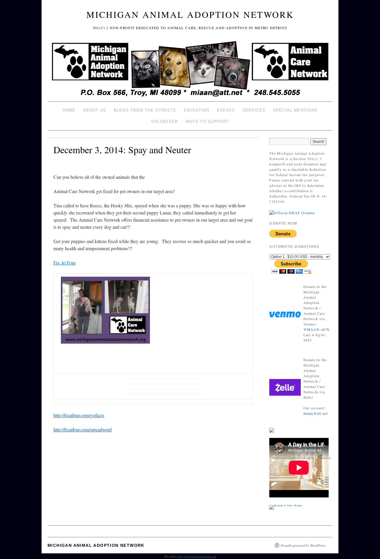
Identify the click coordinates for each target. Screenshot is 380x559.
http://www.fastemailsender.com (197, 556)
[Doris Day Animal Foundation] (292, 212)
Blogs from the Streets (145, 110)
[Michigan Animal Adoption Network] (190, 69)
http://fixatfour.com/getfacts (78, 415)
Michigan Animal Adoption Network (190, 14)
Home (69, 110)
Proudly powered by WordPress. (304, 545)
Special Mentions (295, 110)
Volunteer (164, 121)
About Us (94, 110)
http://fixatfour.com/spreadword (82, 429)
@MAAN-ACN (316, 329)
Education (197, 110)
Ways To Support (207, 121)
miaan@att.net (315, 413)
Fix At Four (64, 262)
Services (254, 110)
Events (226, 110)
